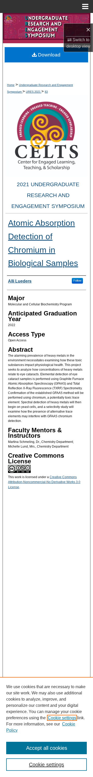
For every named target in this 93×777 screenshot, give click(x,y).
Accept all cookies (46, 748)
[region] (46, 727)
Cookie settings (62, 718)
